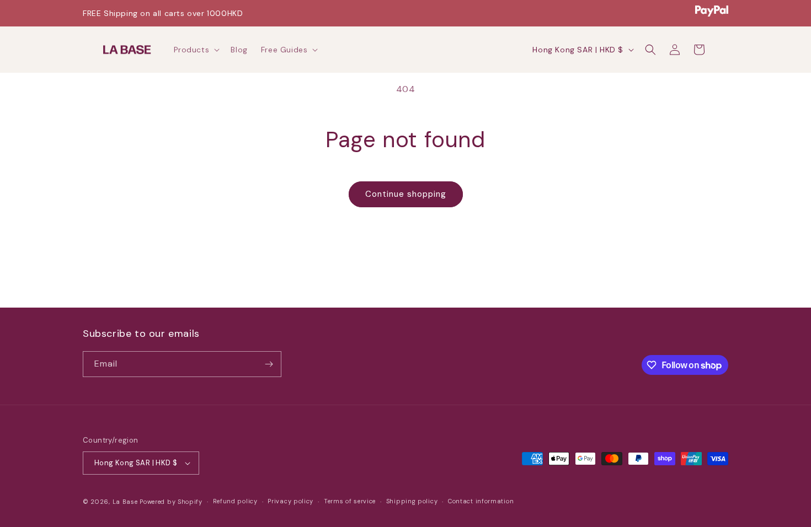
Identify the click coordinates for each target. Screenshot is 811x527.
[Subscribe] (269, 364)
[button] (196, 49)
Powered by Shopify (171, 502)
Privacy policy (290, 501)
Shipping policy (412, 501)
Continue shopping (405, 194)
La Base (125, 502)
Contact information (481, 501)
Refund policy (235, 501)
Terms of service (350, 501)
